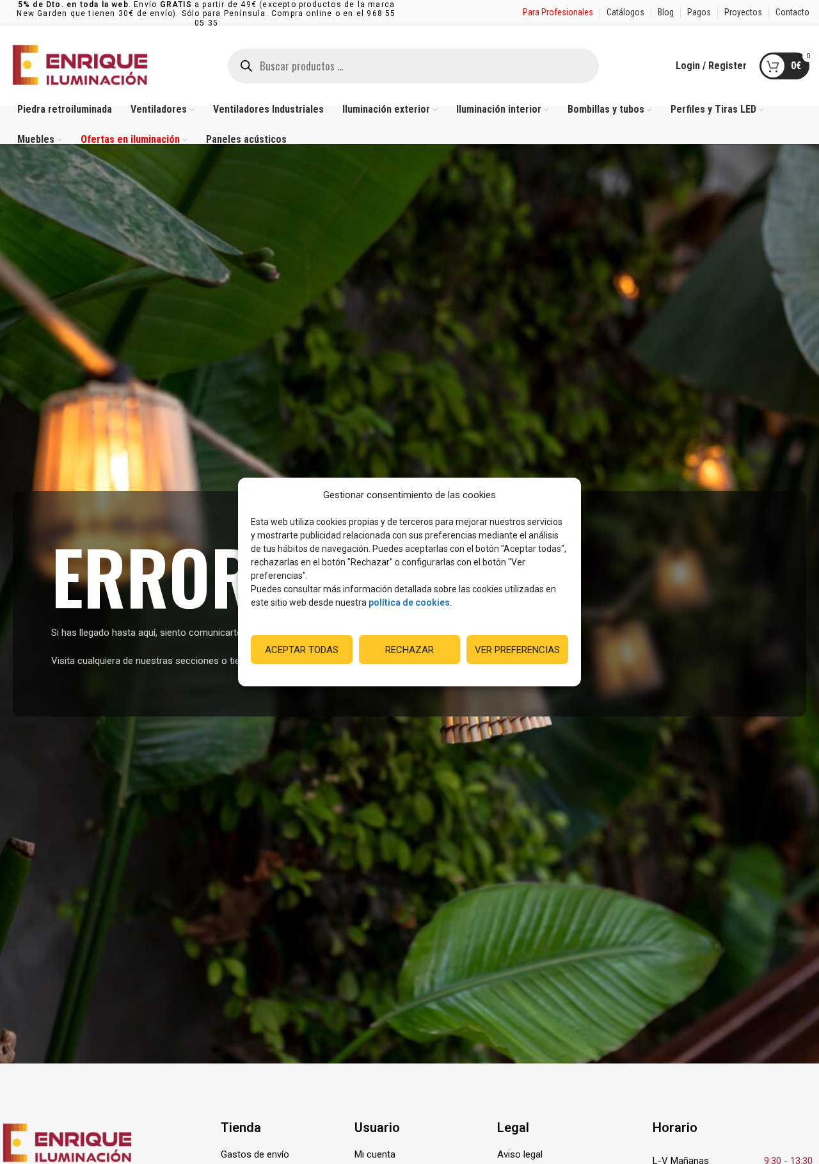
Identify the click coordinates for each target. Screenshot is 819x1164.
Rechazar (409, 650)
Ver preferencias (517, 650)
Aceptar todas (301, 650)
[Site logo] (80, 64)
